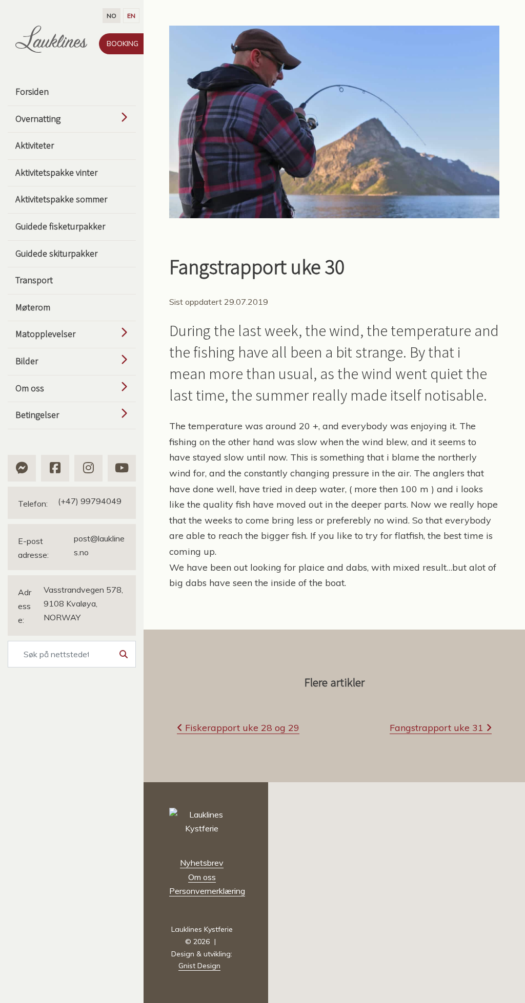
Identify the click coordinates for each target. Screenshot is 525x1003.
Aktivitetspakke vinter (56, 172)
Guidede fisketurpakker (60, 226)
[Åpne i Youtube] (122, 468)
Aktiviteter (34, 145)
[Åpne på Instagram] (88, 468)
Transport (34, 280)
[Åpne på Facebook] (55, 468)
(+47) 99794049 (70, 502)
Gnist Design (199, 965)
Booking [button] (122, 43)
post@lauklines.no (71, 546)
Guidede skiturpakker (56, 253)
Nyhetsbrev (202, 863)
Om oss (202, 877)
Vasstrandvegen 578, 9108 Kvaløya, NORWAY (70, 604)
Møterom (32, 307)
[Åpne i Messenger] (22, 468)
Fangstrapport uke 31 (438, 728)
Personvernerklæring (207, 891)
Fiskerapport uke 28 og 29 (241, 728)
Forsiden (32, 91)
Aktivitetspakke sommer (61, 199)
